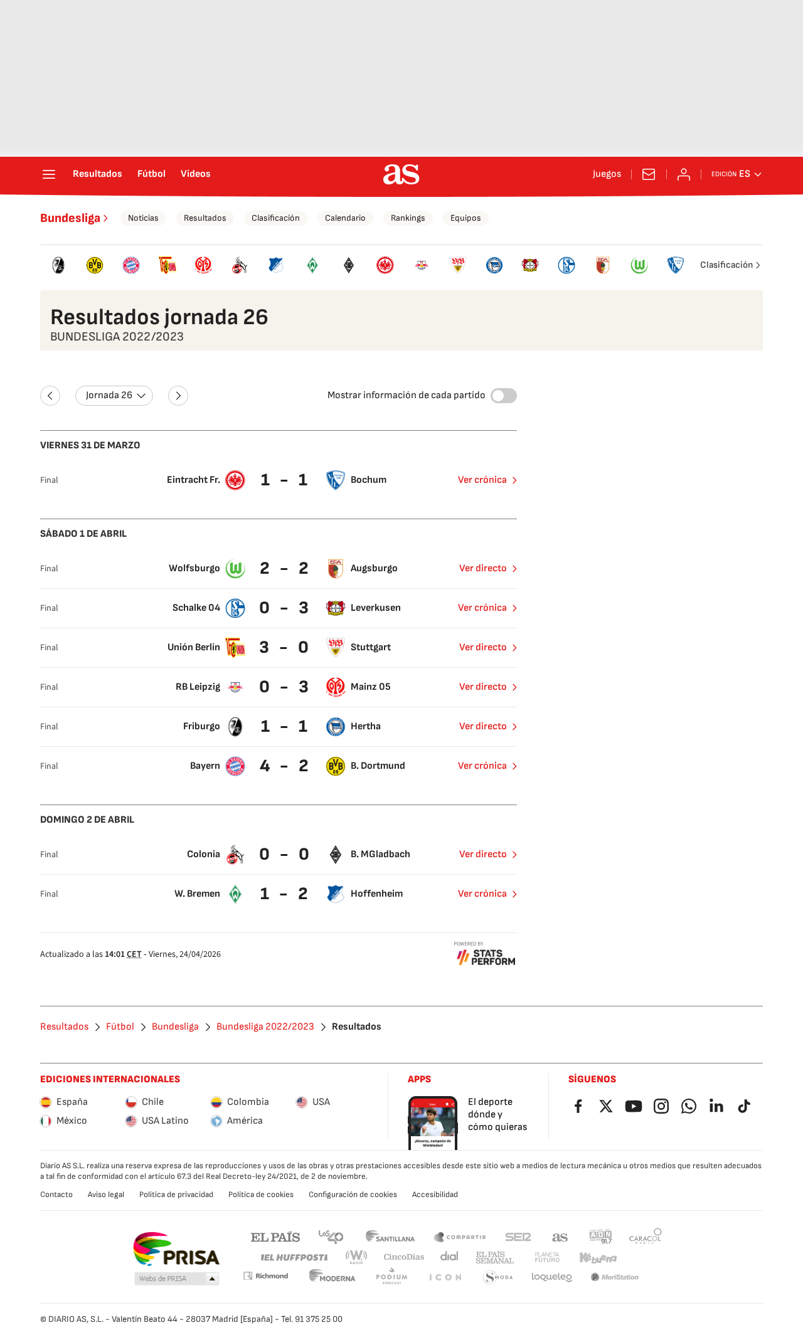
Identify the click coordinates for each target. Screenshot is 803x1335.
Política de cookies (261, 1195)
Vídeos (196, 174)
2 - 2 (286, 568)
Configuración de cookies (353, 1195)
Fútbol (151, 174)
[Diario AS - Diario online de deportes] (401, 174)
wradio (357, 1257)
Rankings (408, 218)
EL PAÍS (275, 1236)
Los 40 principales (331, 1236)
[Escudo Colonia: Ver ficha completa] (240, 265)
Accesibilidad (435, 1195)
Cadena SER (518, 1236)
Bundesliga (70, 218)
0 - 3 (285, 608)
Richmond (265, 1276)
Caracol (645, 1236)
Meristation (615, 1277)
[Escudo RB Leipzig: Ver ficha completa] (422, 265)
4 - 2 (286, 766)
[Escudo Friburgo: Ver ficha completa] (58, 265)
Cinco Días (404, 1257)
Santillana (390, 1236)
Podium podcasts (391, 1277)
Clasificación (276, 218)
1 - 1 (286, 480)
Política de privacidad (176, 1195)
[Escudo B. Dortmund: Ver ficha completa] (95, 265)
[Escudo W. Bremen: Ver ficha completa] (312, 265)
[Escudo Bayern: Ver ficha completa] (131, 265)
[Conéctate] (683, 174)
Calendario (345, 218)
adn (601, 1236)
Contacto (56, 1195)
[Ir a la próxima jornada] (178, 396)
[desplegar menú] (49, 174)
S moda (498, 1277)
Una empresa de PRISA (175, 1249)
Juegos (607, 174)
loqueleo (552, 1277)
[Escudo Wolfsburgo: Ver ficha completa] (639, 265)
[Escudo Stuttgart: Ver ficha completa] (458, 265)
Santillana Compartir (460, 1236)
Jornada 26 (109, 395)
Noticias (143, 218)
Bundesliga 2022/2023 (265, 1027)
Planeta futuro (547, 1257)
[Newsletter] (648, 174)
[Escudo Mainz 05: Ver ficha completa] (204, 265)
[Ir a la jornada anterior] (50, 396)
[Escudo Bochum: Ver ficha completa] (676, 265)
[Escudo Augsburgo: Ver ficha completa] (603, 265)
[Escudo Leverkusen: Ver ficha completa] (531, 265)
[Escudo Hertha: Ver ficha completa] (494, 265)
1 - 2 (285, 894)
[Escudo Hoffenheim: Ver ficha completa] (276, 265)
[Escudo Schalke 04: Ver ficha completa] (566, 265)
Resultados (97, 174)
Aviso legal (106, 1195)
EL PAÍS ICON (445, 1277)
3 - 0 (285, 647)
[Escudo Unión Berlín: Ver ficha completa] (167, 265)
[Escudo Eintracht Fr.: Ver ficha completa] (385, 265)
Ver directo (483, 568)
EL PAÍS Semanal (494, 1257)
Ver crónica (482, 480)
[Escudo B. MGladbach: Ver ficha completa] (349, 265)
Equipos (465, 218)
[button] (177, 1279)
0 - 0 (285, 854)
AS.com (560, 1236)
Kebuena (598, 1257)
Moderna (332, 1277)
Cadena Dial (450, 1257)
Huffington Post (293, 1257)
